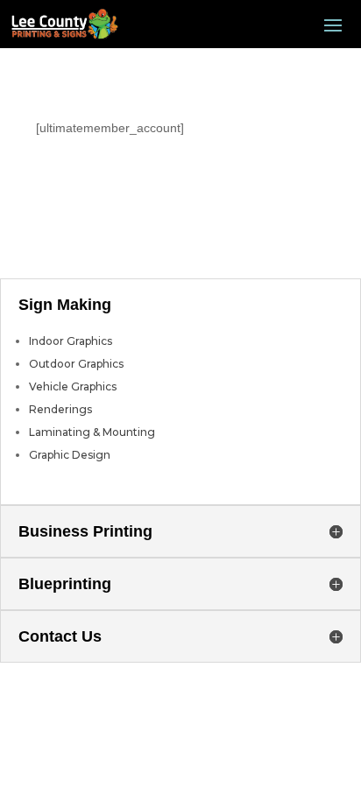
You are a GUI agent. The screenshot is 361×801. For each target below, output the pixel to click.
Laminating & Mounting (92, 432)
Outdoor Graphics (76, 363)
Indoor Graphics (70, 341)
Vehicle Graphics (73, 386)
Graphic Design (69, 454)
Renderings (60, 409)
